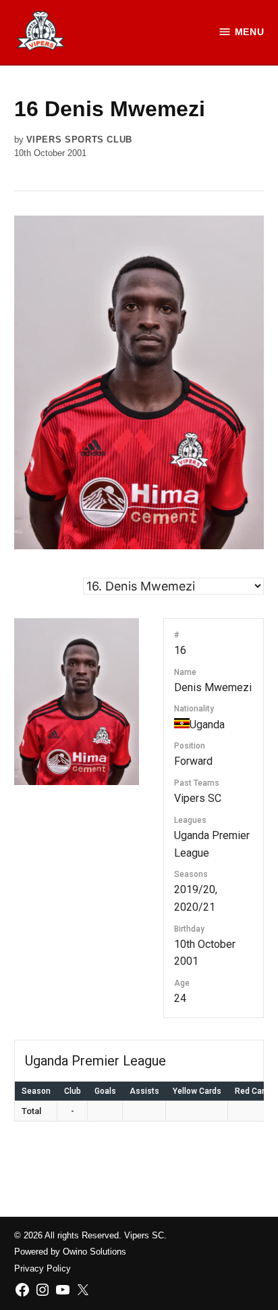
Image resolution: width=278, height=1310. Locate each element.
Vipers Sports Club (79, 140)
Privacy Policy (42, 1269)
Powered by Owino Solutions (70, 1252)
